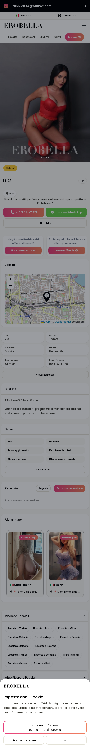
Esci (66, 740)
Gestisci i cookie (24, 740)
